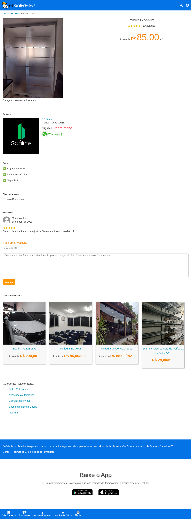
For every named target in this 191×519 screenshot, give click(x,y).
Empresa (7, 114)
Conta (78, 515)
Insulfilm (13, 412)
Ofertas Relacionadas (13, 295)
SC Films (47, 119)
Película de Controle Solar (117, 348)
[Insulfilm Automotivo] (24, 343)
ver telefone (63, 128)
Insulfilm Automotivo (24, 348)
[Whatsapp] (57, 134)
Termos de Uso (21, 452)
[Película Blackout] (70, 343)
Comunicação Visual (20, 401)
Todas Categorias (18, 389)
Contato (7, 452)
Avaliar (9, 282)
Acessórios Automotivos (21, 395)
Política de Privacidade (43, 452)
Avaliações (8, 213)
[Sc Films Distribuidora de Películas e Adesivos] (163, 343)
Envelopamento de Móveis (23, 407)
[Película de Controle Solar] (117, 343)
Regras (6, 163)
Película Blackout (70, 348)
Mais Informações (11, 194)
